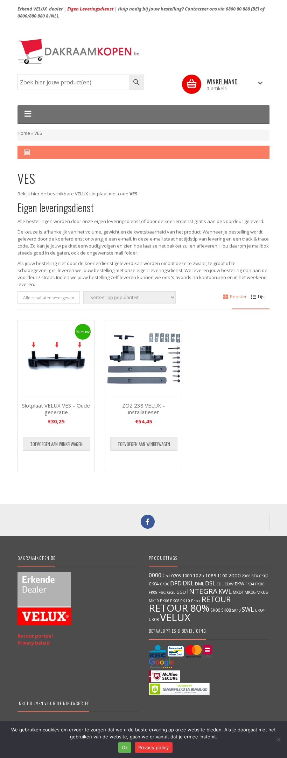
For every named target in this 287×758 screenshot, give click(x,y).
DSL (210, 583)
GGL (171, 592)
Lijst (262, 296)
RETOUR (216, 599)
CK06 (164, 584)
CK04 (154, 583)
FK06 (260, 583)
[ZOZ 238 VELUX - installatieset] (143, 358)
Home (24, 133)
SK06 (215, 610)
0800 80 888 (238, 9)
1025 (198, 575)
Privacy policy (153, 747)
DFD (176, 583)
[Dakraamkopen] (144, 51)
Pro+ (196, 600)
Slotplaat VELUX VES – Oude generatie (56, 409)
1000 (187, 575)
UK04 (260, 610)
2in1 (166, 575)
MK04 (238, 592)
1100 (222, 576)
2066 (246, 575)
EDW (229, 583)
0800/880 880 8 (33, 16)
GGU (181, 592)
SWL (248, 609)
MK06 (250, 592)
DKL (188, 583)
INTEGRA (202, 591)
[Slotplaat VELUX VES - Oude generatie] (56, 358)
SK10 (236, 610)
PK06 (164, 600)
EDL (220, 584)
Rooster (238, 296)
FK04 (249, 584)
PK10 (185, 600)
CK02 (263, 575)
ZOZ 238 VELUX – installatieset (143, 409)
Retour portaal (35, 636)
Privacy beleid (34, 643)
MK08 (262, 592)
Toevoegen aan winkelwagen (56, 443)
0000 (155, 575)
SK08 (226, 610)
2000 (234, 575)
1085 (210, 575)
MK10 (154, 600)
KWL (225, 591)
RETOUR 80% (179, 607)
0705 (176, 576)
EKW (239, 583)
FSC (162, 592)
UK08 (154, 619)
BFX (254, 575)
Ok (125, 747)
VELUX (175, 617)
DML (199, 583)
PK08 (174, 600)
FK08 (153, 592)
